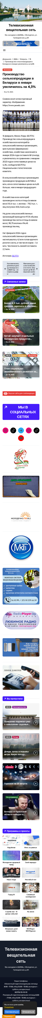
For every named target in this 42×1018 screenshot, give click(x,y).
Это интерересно (12, 797)
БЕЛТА (15, 255)
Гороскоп (9, 767)
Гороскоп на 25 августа (15, 783)
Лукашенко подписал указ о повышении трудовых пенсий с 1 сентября (17, 724)
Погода (15, 737)
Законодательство (19, 707)
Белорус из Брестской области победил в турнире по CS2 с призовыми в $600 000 (16, 815)
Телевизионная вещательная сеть (21, 27)
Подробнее (9, 1007)
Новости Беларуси (19, 355)
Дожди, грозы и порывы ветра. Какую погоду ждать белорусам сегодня (17, 754)
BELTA (8, 355)
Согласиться (12, 1011)
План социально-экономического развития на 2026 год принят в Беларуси (20, 371)
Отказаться (28, 1011)
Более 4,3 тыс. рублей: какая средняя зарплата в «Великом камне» (21, 306)
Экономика (7, 70)
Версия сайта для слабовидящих (21, 393)
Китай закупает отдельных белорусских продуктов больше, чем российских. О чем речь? (19, 340)
